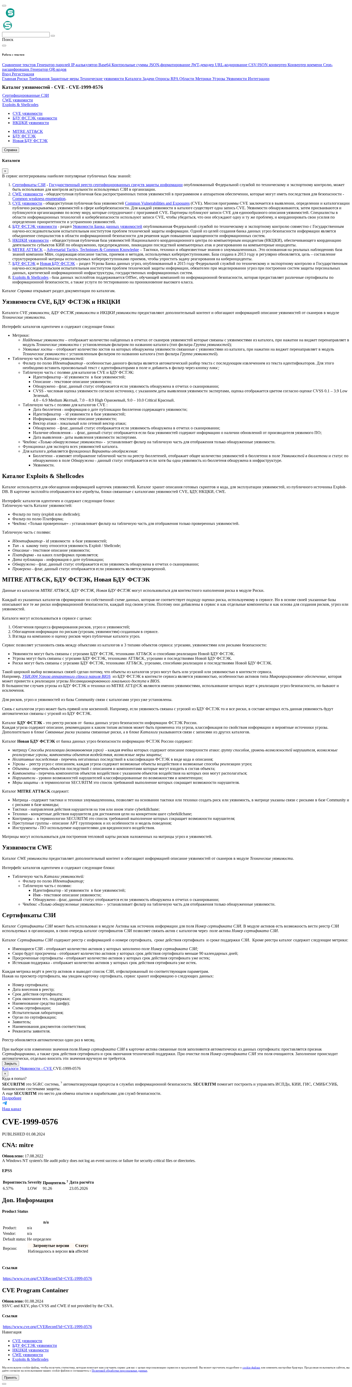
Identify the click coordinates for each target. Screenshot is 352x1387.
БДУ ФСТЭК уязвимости (34, 226)
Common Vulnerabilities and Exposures (157, 203)
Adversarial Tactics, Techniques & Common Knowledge (93, 249)
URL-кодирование (231, 65)
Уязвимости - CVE (36, 1068)
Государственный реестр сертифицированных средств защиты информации (116, 185)
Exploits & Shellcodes (30, 277)
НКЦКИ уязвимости (30, 240)
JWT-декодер (203, 65)
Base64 (105, 65)
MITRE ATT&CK (27, 249)
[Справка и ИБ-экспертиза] (4, 1384)
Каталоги (11, 1068)
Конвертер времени (305, 65)
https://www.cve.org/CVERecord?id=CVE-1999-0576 (47, 1278)
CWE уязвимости (27, 194)
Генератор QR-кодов (48, 69)
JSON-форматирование (170, 65)
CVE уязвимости (27, 203)
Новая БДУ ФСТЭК (57, 263)
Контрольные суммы (130, 65)
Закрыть (10, 1063)
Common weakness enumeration (38, 198)
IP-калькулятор (84, 65)
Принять (10, 1378)
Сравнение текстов (19, 65)
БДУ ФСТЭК (24, 263)
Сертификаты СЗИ (29, 185)
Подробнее (11, 1098)
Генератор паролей (54, 65)
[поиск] (53, 36)
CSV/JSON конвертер (268, 65)
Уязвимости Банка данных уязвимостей (107, 226)
